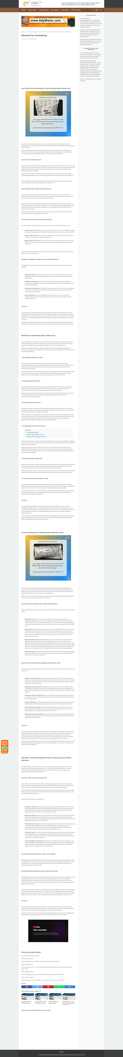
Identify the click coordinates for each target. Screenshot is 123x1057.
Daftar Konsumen (75, 10)
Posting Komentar (32, 39)
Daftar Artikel (65, 10)
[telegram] (69, 986)
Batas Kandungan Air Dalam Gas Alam (35, 434)
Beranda (23, 10)
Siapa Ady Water (32, 10)
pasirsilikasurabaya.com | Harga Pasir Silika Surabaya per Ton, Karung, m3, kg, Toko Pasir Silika (63, 1054)
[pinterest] (48, 986)
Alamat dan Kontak (44, 10)
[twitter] (37, 986)
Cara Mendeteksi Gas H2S (32, 432)
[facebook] (26, 986)
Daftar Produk (55, 10)
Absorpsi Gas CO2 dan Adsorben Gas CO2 (36, 436)
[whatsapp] (59, 986)
